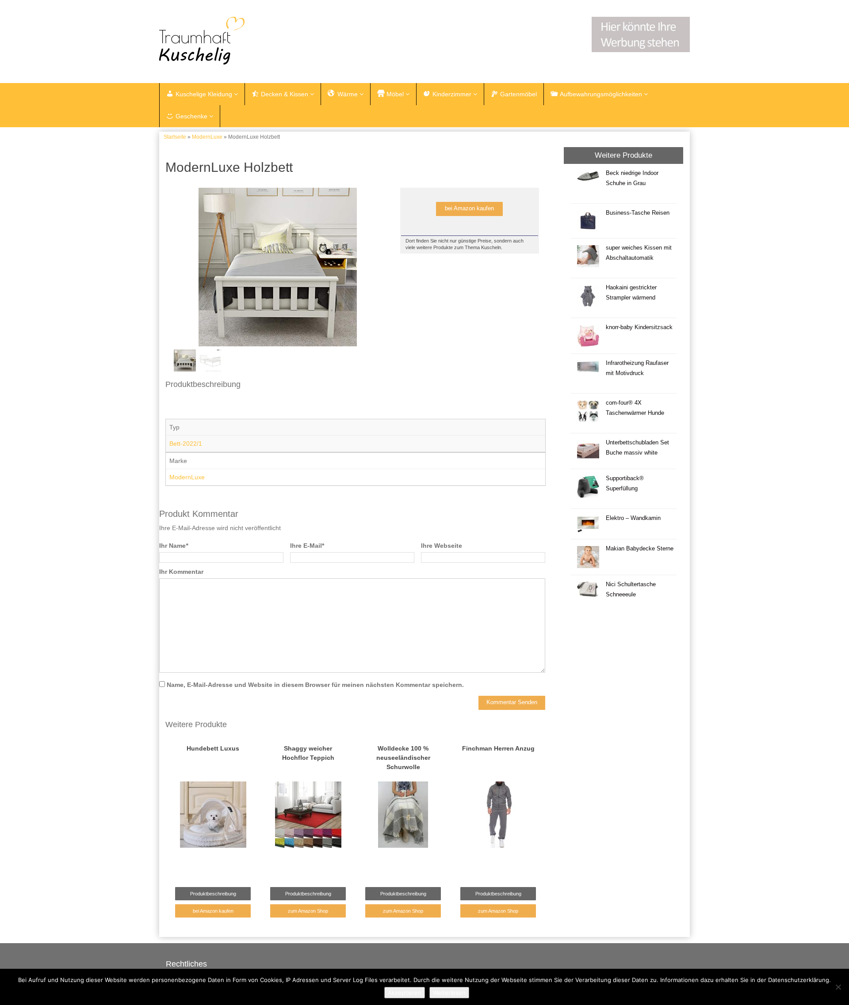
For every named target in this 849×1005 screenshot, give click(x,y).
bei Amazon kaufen (469, 208)
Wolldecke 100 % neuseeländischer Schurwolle (403, 757)
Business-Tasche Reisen (637, 213)
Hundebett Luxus (213, 748)
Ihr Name (173, 545)
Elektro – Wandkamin (633, 518)
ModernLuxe (207, 137)
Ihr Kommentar (181, 571)
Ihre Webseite (441, 545)
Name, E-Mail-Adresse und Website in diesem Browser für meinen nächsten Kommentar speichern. (315, 684)
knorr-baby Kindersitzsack (639, 327)
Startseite (175, 137)
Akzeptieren (404, 992)
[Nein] (838, 986)
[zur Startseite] (269, 40)
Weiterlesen (449, 992)
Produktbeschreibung (213, 893)
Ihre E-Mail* (307, 545)
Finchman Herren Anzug (498, 748)
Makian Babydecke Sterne (639, 549)
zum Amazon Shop (308, 911)
